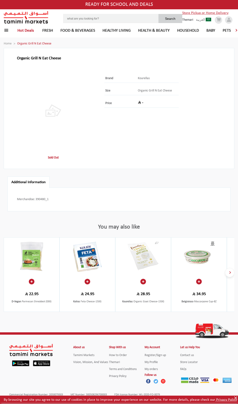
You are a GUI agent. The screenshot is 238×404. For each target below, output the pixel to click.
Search (170, 18)
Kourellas (144, 78)
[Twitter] (155, 381)
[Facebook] (148, 381)
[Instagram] (163, 381)
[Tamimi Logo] (26, 17)
